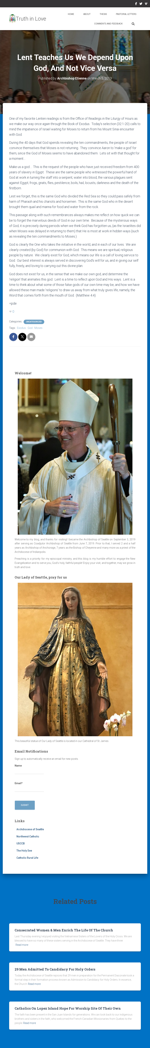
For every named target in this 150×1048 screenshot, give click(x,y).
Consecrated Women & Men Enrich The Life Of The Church (64, 930)
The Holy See (24, 850)
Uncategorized (34, 322)
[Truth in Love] (27, 18)
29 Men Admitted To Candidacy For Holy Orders (55, 969)
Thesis (103, 14)
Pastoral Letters (126, 14)
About (87, 14)
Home (71, 14)
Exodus (21, 327)
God (30, 327)
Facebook (136, 4)
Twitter (140, 4)
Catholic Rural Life (27, 857)
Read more (22, 944)
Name (18, 765)
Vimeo (146, 4)
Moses (38, 327)
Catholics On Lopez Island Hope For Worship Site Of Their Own (68, 1008)
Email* (19, 783)
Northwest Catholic (27, 836)
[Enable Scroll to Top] (142, 1040)
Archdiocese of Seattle (30, 829)
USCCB (20, 843)
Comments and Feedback (108, 23)
